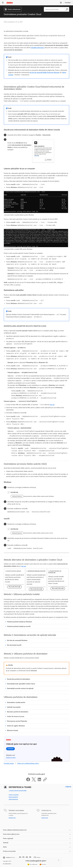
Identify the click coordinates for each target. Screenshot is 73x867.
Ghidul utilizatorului (13, 799)
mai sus (52, 404)
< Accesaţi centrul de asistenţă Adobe (17, 790)
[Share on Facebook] (28, 781)
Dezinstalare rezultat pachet (16, 702)
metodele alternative (37, 47)
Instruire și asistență (13, 794)
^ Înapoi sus (68, 786)
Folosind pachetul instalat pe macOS (19, 626)
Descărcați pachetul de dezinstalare (18, 679)
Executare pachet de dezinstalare (17, 712)
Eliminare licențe (12, 730)
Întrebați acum (12, 817)
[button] (60, 2)
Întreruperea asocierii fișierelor (17, 721)
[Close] (58, 860)
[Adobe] (9, 2)
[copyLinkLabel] (45, 781)
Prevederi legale (9, 763)
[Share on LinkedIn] (39, 781)
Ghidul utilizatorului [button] (14, 9)
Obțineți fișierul (17, 496)
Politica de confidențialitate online (28, 763)
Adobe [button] (5, 847)
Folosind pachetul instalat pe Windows (19, 622)
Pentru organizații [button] (8, 838)
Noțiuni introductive (13, 797)
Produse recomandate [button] (9, 851)
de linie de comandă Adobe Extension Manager (44, 72)
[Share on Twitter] (34, 781)
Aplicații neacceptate (14, 707)
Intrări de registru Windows (16, 726)
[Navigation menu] (3, 2)
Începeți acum (44, 817)
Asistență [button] (5, 842)
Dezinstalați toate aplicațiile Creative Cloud (21, 684)
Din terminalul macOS (14, 645)
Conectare (68, 2)
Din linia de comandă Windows (17, 640)
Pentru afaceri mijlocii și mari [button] (11, 834)
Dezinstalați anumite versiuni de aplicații (20, 688)
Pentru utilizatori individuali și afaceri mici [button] (14, 830)
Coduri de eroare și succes (15, 716)
